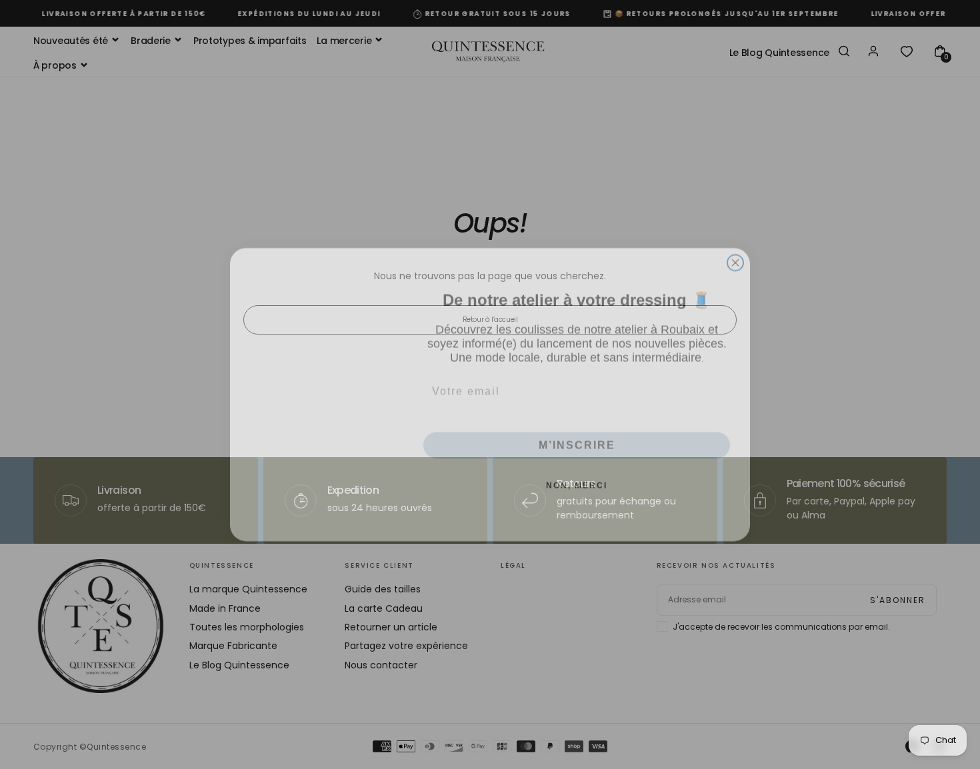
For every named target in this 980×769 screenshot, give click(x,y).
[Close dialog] (735, 253)
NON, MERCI (576, 475)
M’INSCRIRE (577, 434)
